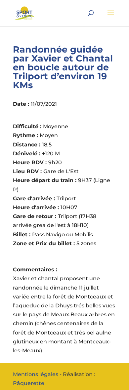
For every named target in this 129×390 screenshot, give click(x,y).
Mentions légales (35, 374)
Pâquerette (28, 383)
